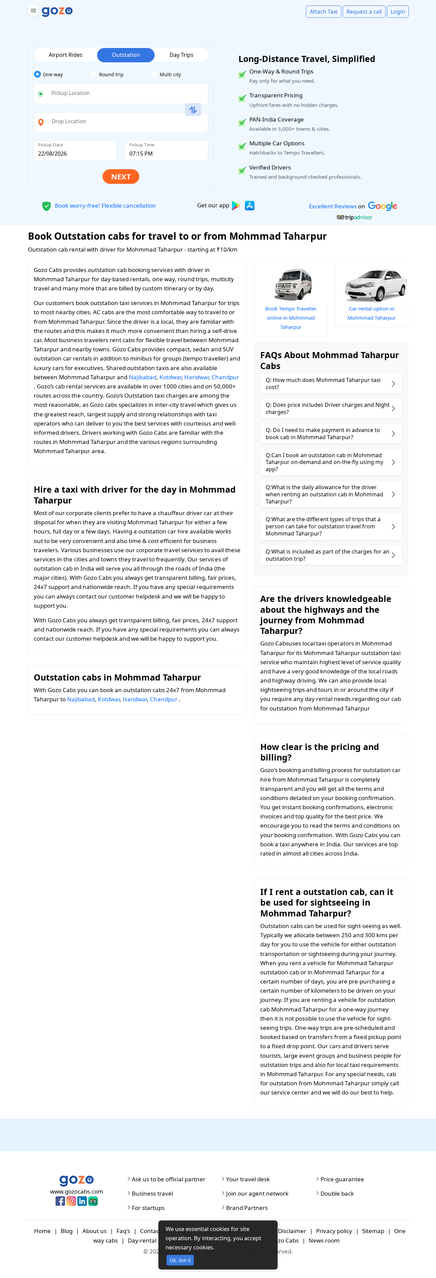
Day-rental (142, 1240)
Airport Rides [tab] (65, 55)
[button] (33, 11)
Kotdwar (170, 377)
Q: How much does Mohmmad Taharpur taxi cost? (323, 383)
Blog (67, 1231)
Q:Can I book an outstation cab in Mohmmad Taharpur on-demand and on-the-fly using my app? (324, 462)
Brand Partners (247, 1208)
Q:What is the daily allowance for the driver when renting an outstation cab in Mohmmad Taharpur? (324, 494)
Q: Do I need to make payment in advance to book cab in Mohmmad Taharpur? (323, 433)
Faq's (123, 1231)
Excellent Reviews (333, 206)
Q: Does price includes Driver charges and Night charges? (328, 408)
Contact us (154, 1231)
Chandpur (225, 377)
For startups (148, 1208)
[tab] (62, 74)
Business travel (152, 1193)
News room (324, 1240)
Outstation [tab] (126, 55)
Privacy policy (334, 1231)
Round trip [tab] (111, 74)
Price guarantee (342, 1179)
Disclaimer (292, 1231)
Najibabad (142, 377)
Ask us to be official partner (168, 1179)
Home (42, 1231)
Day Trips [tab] (181, 55)
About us (94, 1231)
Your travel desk (248, 1179)
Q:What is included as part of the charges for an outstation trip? (327, 555)
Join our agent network (257, 1193)
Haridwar (196, 377)
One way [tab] (53, 74)
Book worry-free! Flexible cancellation (104, 205)
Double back (337, 1193)
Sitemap (373, 1231)
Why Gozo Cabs (278, 1240)
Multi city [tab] (170, 74)
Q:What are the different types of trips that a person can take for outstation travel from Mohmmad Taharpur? (323, 526)
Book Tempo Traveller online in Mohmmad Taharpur (290, 317)
